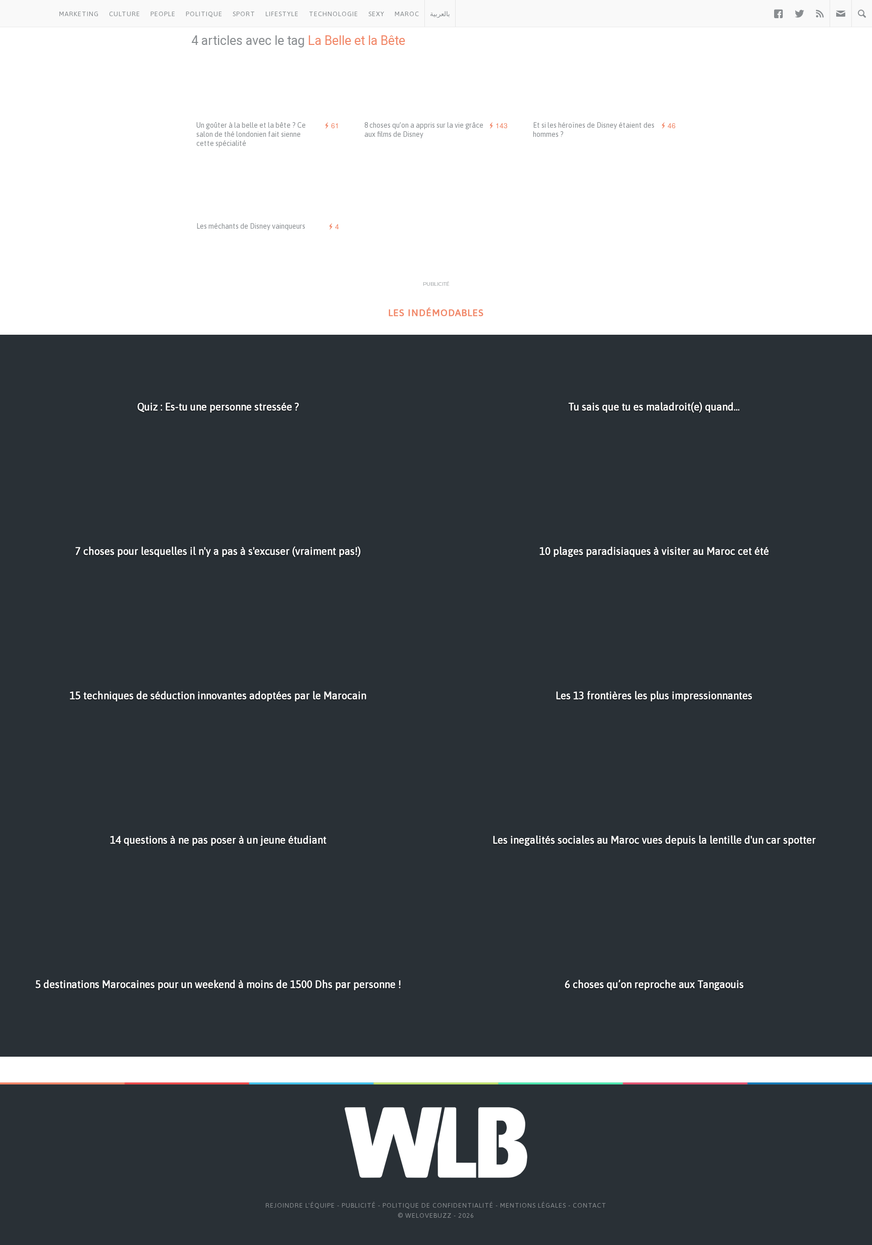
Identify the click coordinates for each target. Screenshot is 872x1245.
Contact (590, 1205)
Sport (244, 14)
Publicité (359, 1205)
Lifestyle (282, 14)
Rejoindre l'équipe (300, 1205)
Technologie (333, 14)
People (163, 14)
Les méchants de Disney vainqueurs (250, 226)
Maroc (407, 14)
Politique (204, 14)
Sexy (376, 14)
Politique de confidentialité (438, 1205)
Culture (124, 14)
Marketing (79, 14)
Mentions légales (533, 1205)
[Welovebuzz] (27, 13)
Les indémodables (436, 313)
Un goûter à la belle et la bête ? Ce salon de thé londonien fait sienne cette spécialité (251, 134)
